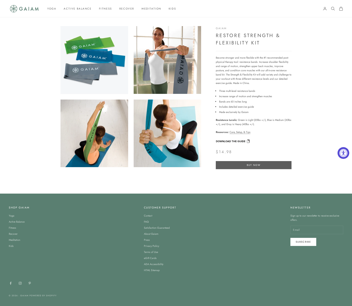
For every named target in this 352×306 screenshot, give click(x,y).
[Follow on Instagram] (20, 283)
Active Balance (77, 8)
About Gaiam (151, 234)
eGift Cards (150, 258)
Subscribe (303, 242)
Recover (126, 8)
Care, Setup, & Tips (240, 132)
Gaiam (221, 28)
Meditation (151, 8)
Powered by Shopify (43, 295)
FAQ (146, 222)
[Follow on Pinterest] (30, 283)
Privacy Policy (151, 246)
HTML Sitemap (152, 270)
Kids (172, 8)
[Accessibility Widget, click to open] (343, 153)
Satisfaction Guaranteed (157, 228)
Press (147, 240)
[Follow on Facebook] (10, 283)
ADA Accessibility (153, 264)
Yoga (51, 8)
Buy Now (254, 165)
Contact (148, 215)
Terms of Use (151, 252)
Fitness (105, 8)
